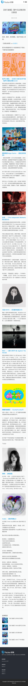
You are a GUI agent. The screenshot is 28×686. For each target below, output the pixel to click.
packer (11, 2)
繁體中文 (3, 673)
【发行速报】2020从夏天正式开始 (17, 625)
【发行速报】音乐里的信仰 (15, 632)
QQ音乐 (15, 43)
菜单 (26, 2)
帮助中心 (3, 666)
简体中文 (3, 671)
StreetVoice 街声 (5, 661)
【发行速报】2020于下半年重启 (16, 639)
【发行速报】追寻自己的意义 (16, 618)
